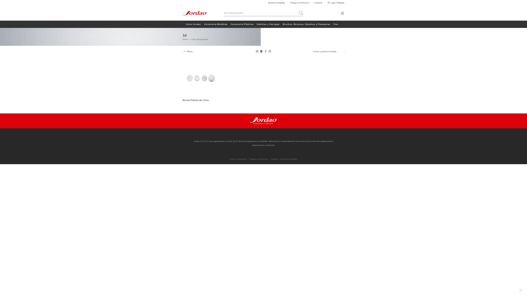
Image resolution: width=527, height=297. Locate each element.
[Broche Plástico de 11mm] (202, 77)
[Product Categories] (342, 14)
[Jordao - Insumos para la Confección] (195, 13)
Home (185, 39)
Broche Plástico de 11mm (196, 100)
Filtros (189, 51)
